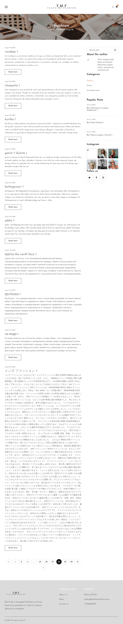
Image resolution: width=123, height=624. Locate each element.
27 (53, 562)
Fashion (60, 30)
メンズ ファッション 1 (21, 371)
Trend (89, 86)
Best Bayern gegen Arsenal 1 (99, 135)
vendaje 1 (11, 51)
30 (71, 562)
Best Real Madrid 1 (95, 123)
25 (40, 562)
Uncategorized (93, 90)
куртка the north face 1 (21, 254)
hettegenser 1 (14, 186)
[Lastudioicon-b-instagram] (103, 177)
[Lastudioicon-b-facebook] (96, 177)
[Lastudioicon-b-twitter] (89, 177)
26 (46, 562)
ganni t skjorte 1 (16, 153)
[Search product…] (113, 7)
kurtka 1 (10, 119)
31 (77, 562)
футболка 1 (13, 294)
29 (65, 562)
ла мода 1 (11, 334)
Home (52, 30)
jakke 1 (9, 220)
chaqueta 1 (12, 85)
